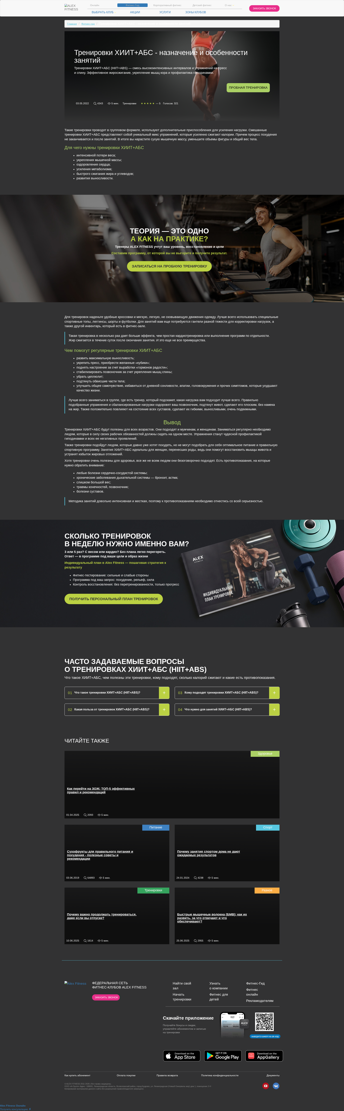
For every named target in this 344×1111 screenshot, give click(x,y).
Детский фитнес (202, 5)
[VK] (276, 1086)
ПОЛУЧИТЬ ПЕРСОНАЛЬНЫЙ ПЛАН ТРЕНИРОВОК (113, 599)
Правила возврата (167, 1075)
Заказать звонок (106, 997)
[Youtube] (265, 1086)
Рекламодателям (259, 1001)
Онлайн (94, 5)
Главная (72, 23)
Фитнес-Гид (132, 5)
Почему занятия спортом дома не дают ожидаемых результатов (208, 853)
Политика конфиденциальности (219, 1075)
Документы (273, 1075)
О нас (228, 5)
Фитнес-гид (88, 23)
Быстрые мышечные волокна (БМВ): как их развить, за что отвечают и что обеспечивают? (212, 918)
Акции (135, 12)
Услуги (165, 12)
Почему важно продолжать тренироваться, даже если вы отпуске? (102, 916)
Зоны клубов (195, 12)
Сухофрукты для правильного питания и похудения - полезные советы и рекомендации (100, 855)
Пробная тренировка (248, 87)
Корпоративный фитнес (167, 5)
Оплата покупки (126, 1075)
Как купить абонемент (77, 1075)
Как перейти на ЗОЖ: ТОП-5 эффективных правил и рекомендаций (101, 790)
